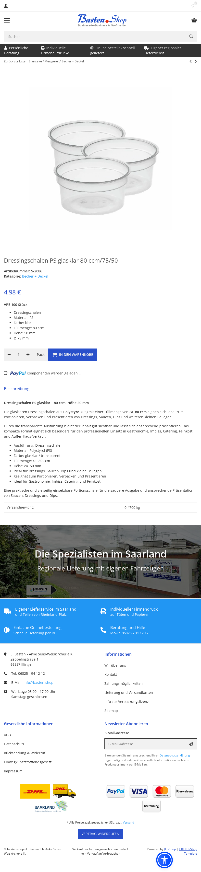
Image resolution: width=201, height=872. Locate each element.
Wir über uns (115, 665)
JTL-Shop (170, 849)
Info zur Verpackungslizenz (126, 701)
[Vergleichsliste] (193, 5)
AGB (7, 734)
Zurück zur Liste (14, 61)
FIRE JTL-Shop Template (188, 851)
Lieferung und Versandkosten (128, 692)
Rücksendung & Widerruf (24, 753)
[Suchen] (191, 36)
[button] (164, 860)
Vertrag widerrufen (100, 833)
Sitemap (111, 710)
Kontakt (110, 674)
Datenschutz (14, 744)
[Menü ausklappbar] (7, 20)
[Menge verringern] (9, 355)
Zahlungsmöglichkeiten (123, 683)
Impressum (13, 771)
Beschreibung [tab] (16, 388)
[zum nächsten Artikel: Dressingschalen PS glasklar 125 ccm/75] (190, 61)
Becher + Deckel (35, 276)
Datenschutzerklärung (175, 755)
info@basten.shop (38, 682)
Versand (128, 822)
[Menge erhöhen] (28, 355)
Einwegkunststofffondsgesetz (28, 762)
